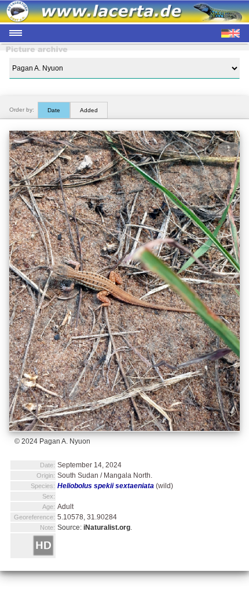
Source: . (94, 527)
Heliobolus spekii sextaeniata (105, 486)
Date (53, 110)
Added (89, 110)
